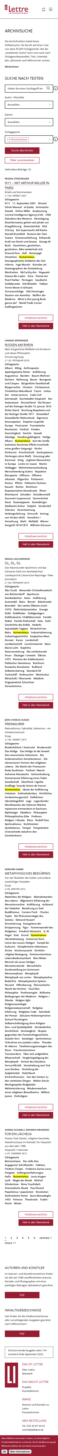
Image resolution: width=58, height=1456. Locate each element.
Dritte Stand (12, 410)
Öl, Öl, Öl (13, 563)
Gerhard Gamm (14, 869)
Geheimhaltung (40, 774)
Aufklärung (39, 371)
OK (4, 1451)
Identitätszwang (14, 938)
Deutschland (28, 402)
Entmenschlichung (26, 237)
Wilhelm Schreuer (40, 525)
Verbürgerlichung (15, 513)
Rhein (42, 490)
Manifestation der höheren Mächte (25, 804)
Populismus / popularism (19, 1191)
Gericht (27, 433)
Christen (28, 387)
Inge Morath (23, 264)
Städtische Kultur (15, 506)
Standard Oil (34, 670)
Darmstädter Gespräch (32, 398)
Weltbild (33, 521)
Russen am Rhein (19, 345)
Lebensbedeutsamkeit (18, 958)
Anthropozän (31, 368)
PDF (22, 1295)
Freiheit (24, 429)
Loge (28, 801)
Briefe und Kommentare (18, 192)
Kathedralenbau (27, 793)
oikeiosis (10, 479)
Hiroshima (11, 256)
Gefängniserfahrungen (30, 1172)
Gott (16, 935)
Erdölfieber (19, 613)
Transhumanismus (24, 1050)
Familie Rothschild (24, 620)
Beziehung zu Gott (33, 908)
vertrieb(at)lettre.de (32, 1429)
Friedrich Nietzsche (30, 931)
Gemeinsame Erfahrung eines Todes (26, 778)
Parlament (37, 479)
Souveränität (40, 498)
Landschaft (31, 640)
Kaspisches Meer (40, 636)
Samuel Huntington (16, 1019)
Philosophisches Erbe (17, 816)
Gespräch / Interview (16, 1149)
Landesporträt (12, 575)
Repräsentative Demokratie (21, 490)
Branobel (10, 605)
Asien (27, 597)
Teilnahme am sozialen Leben (22, 1042)
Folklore (40, 1165)
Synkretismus (43, 1038)
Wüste (17, 1203)
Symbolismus (12, 827)
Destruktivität (32, 226)
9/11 (7, 203)
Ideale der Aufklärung (35, 789)
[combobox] (29, 105)
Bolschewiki (45, 601)
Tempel (26, 827)
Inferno (9, 264)
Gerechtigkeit (13, 433)
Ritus (30, 820)
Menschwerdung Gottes (19, 471)
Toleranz (10, 509)
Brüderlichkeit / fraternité (20, 747)
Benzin (32, 601)
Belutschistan (13, 1161)
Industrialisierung (41, 632)
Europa (9, 425)
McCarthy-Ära (28, 272)
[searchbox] (29, 104)
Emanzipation (13, 421)
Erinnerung (11, 356)
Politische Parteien (35, 483)
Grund (25, 935)
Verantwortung (26, 509)
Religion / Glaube (15, 820)
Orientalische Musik (16, 1188)
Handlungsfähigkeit (28, 437)
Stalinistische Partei (16, 1195)
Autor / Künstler (14, 97)
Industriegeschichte (16, 636)
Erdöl (8, 613)
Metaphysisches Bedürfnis (27, 873)
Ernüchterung (13, 923)
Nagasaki (44, 272)
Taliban (43, 283)
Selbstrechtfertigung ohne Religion (25, 1023)
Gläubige (10, 437)
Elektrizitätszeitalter (25, 609)
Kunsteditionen (30, 1390)
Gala (40, 620)
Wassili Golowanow (17, 558)
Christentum (42, 387)
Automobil (11, 601)
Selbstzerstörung (14, 670)
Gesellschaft (12, 781)
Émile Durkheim (14, 770)
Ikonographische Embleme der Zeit (25, 260)
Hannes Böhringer (16, 340)
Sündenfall (44, 506)
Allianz (9, 368)
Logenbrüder (41, 801)
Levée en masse (27, 463)
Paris (30, 276)
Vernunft (32, 513)
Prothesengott (29, 992)
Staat (8, 502)
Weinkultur (42, 674)
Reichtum (31, 486)
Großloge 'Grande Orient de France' (25, 785)
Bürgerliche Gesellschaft (35, 383)
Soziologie (27, 1038)
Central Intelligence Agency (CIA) (24, 214)
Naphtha (25, 647)
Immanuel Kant (35, 938)
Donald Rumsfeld (15, 233)
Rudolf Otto (42, 820)
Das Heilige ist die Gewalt (34, 751)
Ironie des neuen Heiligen (20, 942)
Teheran (18, 1199)
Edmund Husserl (25, 919)
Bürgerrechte (12, 387)
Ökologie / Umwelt (24, 655)
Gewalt (38, 433)
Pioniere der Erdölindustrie (28, 659)
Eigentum (42, 417)
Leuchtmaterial (33, 643)
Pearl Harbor (12, 279)
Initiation (10, 793)
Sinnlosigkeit (28, 1030)
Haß (24, 253)
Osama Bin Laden (15, 276)
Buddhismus (12, 912)
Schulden (25, 494)
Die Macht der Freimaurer (30, 766)
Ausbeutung (40, 210)
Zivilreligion (21, 1096)
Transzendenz (13, 1053)
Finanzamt (21, 425)
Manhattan (11, 272)
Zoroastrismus (13, 686)
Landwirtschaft (13, 643)
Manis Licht (11, 647)
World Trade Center (30, 302)
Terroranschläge (14, 291)
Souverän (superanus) (18, 498)
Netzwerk (27, 1373)
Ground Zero (12, 253)
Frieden (35, 429)
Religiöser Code (28, 1011)
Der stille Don (31, 1161)
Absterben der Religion (18, 896)
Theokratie (31, 1199)
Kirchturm (11, 452)
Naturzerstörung (14, 651)
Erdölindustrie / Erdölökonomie (23, 617)
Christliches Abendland (18, 391)
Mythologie (11, 812)
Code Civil (35, 394)
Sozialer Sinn (12, 1038)
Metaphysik (32, 973)
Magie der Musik (22, 1180)
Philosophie (40, 812)
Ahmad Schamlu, (15, 1129)
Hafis (8, 1176)
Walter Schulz (41, 1080)
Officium (24, 475)
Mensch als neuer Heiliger (20, 961)
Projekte (26, 1387)
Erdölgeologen (36, 613)
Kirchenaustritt (23, 950)
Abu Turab (11, 590)
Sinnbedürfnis (43, 1027)
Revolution (42, 1191)
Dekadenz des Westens (18, 218)
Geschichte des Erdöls (17, 624)
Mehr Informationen (20, 1451)
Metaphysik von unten (18, 977)
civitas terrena (19, 394)
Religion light (23, 1000)
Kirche (38, 448)
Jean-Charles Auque (17, 719)
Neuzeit (9, 984)
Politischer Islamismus (18, 663)
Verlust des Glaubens (33, 1061)
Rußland (37, 666)
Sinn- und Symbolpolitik (18, 1027)
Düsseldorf (42, 414)
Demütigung (41, 218)
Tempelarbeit (40, 827)
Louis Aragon (38, 1176)
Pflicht (18, 483)
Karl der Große (41, 440)
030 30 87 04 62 (36, 1425)
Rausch (9, 486)
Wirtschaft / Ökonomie (18, 678)
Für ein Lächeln (18, 1134)
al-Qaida (29, 207)
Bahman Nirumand (37, 1129)
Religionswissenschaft (17, 1007)
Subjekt (31, 506)
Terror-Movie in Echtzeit (19, 287)
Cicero (37, 391)
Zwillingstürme (13, 306)
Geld (47, 620)
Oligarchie (23, 479)
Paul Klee (34, 988)
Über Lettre (28, 1369)
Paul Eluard (37, 1188)
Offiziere (37, 475)
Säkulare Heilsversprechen (35, 1015)
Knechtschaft (26, 452)
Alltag (18, 368)
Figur (26, 927)
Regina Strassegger (17, 178)
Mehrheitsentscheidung (33, 467)
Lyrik (7, 1180)
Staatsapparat (21, 502)
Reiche (20, 486)
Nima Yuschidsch (31, 1184)
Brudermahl (44, 747)
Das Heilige (11, 751)
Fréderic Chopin (14, 1168)
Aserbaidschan (13, 597)
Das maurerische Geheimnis (21, 755)
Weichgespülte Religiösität (20, 1084)
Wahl (23, 521)
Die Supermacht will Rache (31, 230)
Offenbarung (23, 984)
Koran (19, 640)
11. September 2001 (24, 203)
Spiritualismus (13, 824)
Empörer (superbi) (33, 421)
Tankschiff (11, 674)
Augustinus (11, 375)
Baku (22, 601)
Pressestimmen (30, 1412)
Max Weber (39, 958)
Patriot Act (42, 276)
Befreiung (22, 379)
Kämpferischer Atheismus (33, 946)
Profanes (36, 816)
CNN (48, 214)
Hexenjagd (35, 253)
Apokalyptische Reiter (17, 371)
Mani (48, 643)
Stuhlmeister (31, 824)
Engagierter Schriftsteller (19, 1165)
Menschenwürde (14, 965)
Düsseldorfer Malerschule (20, 417)
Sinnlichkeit (12, 1030)
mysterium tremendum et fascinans (26, 808)
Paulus (9, 483)
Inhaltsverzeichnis (36, 318)
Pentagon (27, 279)
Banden (24, 375)
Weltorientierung (15, 1088)
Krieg (21, 460)
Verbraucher (26, 674)
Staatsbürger (39, 502)
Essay (21, 356)
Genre (8, 114)
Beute (33, 379)
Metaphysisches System (32, 981)
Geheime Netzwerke (17, 774)
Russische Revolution (17, 666)
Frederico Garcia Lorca (38, 1168)
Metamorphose (14, 973)
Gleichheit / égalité (32, 781)
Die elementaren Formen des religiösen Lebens (26, 762)
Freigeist (10, 1172)
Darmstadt (11, 398)
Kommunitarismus (40, 954)
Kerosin (9, 640)
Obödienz (25, 812)
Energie (43, 609)
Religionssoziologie (16, 1004)
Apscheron (33, 594)
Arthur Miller (22, 210)
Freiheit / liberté (35, 770)
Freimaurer (14, 724)
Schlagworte (12, 132)
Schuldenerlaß (41, 494)
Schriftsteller (29, 283)
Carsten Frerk (30, 912)
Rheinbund (11, 494)
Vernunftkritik (13, 1065)
